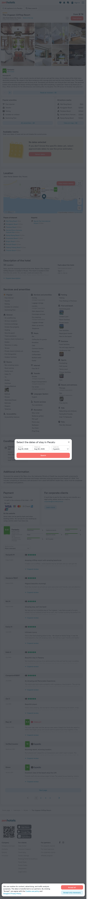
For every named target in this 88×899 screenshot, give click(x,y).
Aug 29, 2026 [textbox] (23, 449)
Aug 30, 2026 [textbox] (39, 449)
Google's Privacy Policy (12, 893)
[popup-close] (69, 442)
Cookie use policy (32, 891)
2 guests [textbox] (56, 449)
